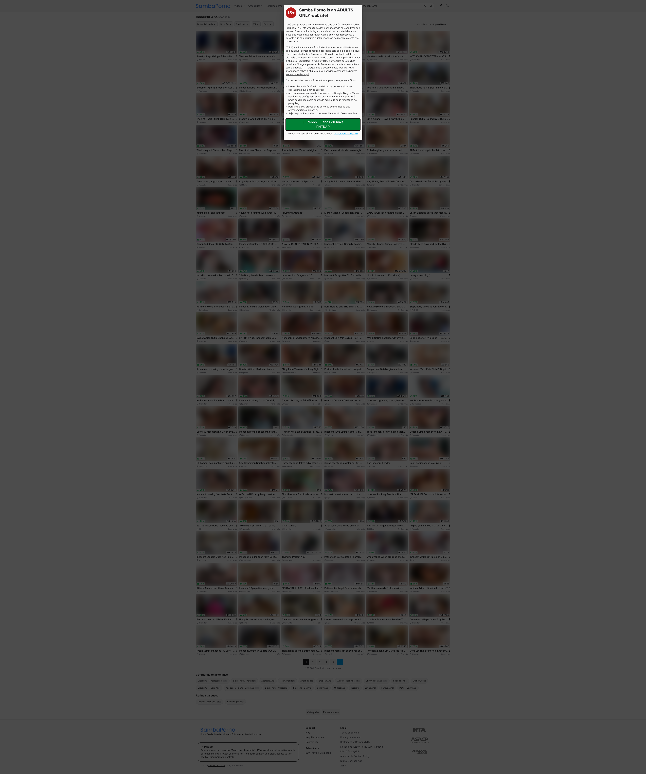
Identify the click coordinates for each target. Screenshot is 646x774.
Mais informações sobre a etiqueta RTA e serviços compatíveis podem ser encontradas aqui (321, 71)
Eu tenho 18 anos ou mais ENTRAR (323, 124)
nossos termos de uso (346, 133)
